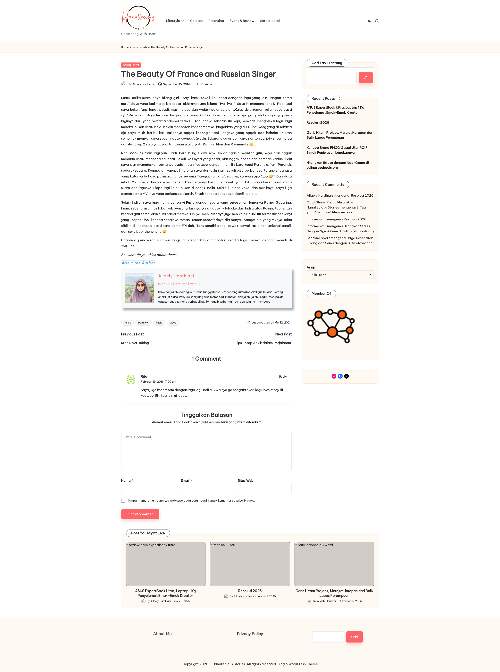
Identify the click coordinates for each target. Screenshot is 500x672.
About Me (162, 633)
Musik (127, 322)
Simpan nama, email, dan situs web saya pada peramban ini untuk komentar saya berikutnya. (191, 500)
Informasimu (316, 219)
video (173, 322)
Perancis (143, 322)
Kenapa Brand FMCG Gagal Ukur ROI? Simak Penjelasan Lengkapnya (337, 150)
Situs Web (246, 480)
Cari (354, 637)
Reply (283, 376)
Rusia (159, 322)
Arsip (311, 267)
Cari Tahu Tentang (327, 63)
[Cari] (366, 77)
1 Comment (207, 84)
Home (125, 47)
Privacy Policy (250, 633)
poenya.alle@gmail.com (172, 283)
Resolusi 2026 (318, 122)
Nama (127, 480)
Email (186, 480)
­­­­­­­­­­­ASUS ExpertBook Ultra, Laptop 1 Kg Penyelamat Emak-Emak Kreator (335, 110)
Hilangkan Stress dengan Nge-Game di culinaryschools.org (338, 165)
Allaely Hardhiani (176, 276)
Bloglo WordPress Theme (298, 664)
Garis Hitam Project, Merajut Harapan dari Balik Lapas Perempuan (340, 135)
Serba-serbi (139, 47)
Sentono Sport (318, 238)
